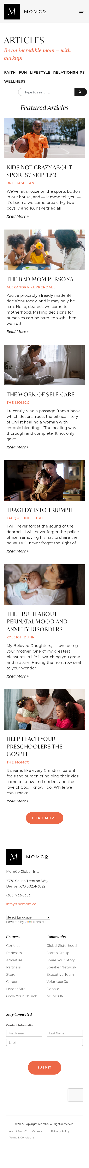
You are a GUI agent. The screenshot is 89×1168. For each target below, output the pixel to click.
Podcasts (14, 953)
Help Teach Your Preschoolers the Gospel (35, 746)
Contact (13, 945)
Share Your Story (61, 960)
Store (11, 974)
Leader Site (15, 989)
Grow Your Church (21, 996)
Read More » (18, 216)
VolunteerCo (57, 981)
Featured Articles (44, 107)
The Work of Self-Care (41, 394)
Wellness (15, 81)
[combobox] (46, 92)
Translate (39, 922)
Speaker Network (62, 967)
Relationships (69, 72)
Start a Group (58, 953)
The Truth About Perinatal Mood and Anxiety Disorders (37, 621)
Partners (13, 967)
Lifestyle (40, 72)
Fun (23, 72)
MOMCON (55, 996)
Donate (53, 989)
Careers (12, 981)
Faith (10, 72)
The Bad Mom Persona (41, 279)
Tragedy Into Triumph (40, 509)
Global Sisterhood (62, 945)
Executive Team (60, 974)
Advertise (14, 960)
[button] (81, 12)
